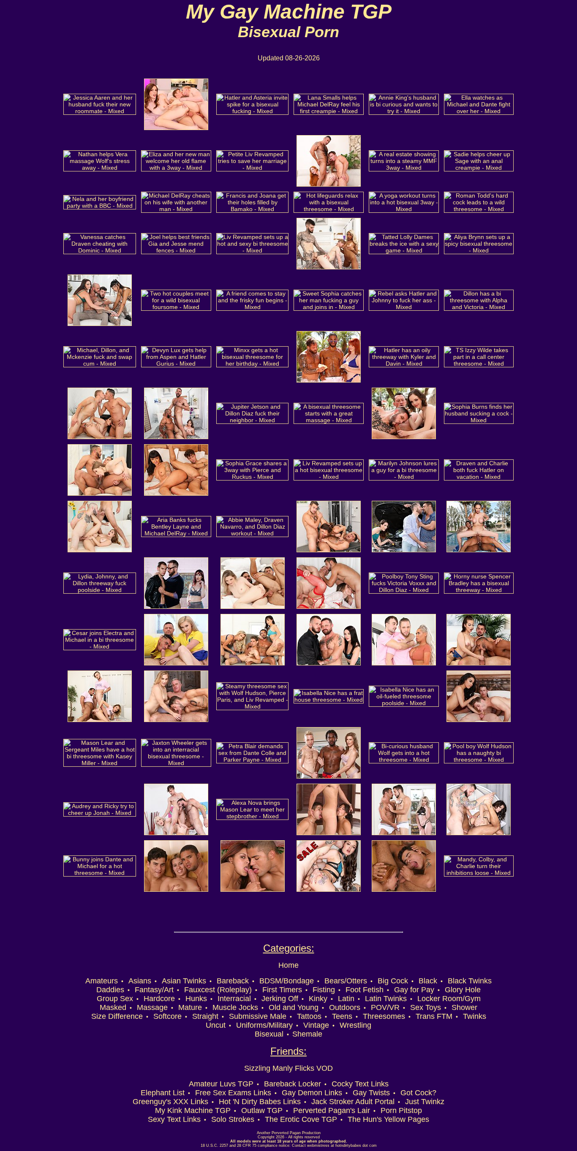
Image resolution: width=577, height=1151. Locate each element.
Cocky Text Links (360, 1084)
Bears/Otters (345, 981)
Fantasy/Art (154, 989)
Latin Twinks (386, 998)
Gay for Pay (414, 989)
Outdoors (344, 1007)
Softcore (167, 1016)
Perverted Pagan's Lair (331, 1110)
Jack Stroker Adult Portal (353, 1101)
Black (428, 981)
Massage (152, 1007)
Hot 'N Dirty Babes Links (260, 1101)
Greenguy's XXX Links (170, 1101)
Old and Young (293, 1007)
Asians (139, 981)
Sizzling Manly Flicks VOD (288, 1068)
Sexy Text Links (174, 1119)
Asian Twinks (184, 981)
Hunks (196, 998)
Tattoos (309, 1016)
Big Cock (393, 981)
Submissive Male (257, 1016)
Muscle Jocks (235, 1007)
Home (288, 965)
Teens (342, 1016)
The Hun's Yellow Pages (388, 1119)
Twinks (474, 1016)
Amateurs (101, 981)
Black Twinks (470, 981)
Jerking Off (279, 998)
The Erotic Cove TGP (301, 1119)
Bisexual (269, 1034)
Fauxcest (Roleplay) (218, 989)
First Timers (282, 989)
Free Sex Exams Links (233, 1093)
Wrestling (355, 1025)
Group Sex (115, 998)
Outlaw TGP (262, 1110)
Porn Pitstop (401, 1110)
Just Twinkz (424, 1101)
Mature (190, 1007)
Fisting (324, 989)
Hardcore (159, 998)
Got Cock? (418, 1093)
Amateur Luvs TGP (221, 1084)
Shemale (307, 1034)
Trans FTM (434, 1016)
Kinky (318, 998)
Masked (113, 1007)
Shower (464, 1007)
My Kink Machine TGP (193, 1110)
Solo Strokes (232, 1119)
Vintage (316, 1025)
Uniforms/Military (264, 1025)
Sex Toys (425, 1007)
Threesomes (384, 1016)
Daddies (110, 989)
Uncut (216, 1025)
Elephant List (163, 1093)
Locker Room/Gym (449, 998)
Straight (205, 1016)
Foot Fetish (365, 989)
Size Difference (117, 1016)
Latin (346, 998)
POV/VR (385, 1007)
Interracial (234, 998)
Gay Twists (371, 1093)
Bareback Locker (292, 1084)
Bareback (233, 981)
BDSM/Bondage (286, 981)
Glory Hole (463, 989)
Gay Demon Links (312, 1093)
